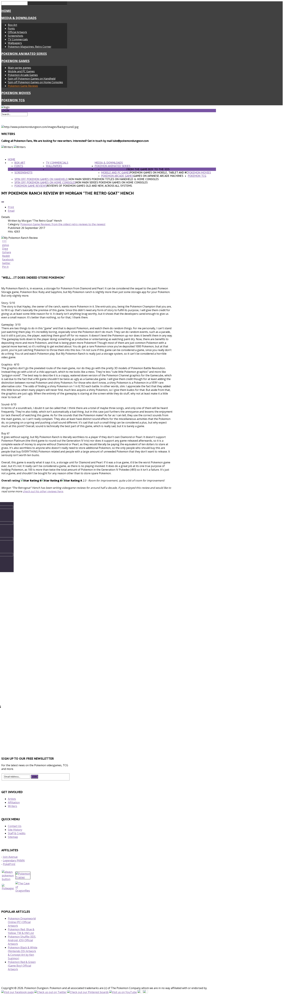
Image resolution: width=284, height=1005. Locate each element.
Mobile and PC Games (21, 71)
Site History (15, 829)
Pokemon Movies (16, 93)
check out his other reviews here (43, 491)
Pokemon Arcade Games (23, 75)
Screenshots (15, 36)
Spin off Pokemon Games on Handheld (31, 78)
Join (34, 776)
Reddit (6, 256)
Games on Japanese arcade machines (158, 175)
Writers (12, 806)
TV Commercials (18, 39)
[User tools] (2, 201)
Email (11, 211)
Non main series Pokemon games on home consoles (112, 182)
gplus (5, 245)
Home (6, 11)
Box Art (12, 25)
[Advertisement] (108, 738)
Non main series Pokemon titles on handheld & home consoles (114, 179)
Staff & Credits (16, 833)
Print (11, 207)
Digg (5, 248)
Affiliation (14, 802)
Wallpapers (15, 43)
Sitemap (13, 837)
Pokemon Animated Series (24, 54)
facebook (8, 259)
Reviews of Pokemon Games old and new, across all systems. (89, 185)
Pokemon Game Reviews (23, 86)
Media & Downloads (18, 18)
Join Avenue (10, 857)
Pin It (5, 267)
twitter (6, 263)
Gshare (6, 252)
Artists (12, 799)
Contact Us (14, 826)
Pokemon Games (15, 61)
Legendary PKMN (14, 860)
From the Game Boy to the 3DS (148, 169)
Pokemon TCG (13, 100)
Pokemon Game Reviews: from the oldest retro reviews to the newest (62, 224)
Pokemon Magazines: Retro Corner (29, 46)
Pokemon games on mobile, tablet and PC (159, 172)
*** (4, 241)
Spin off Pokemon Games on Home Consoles (35, 82)
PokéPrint (9, 864)
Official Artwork (17, 32)
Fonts (11, 28)
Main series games (19, 68)
